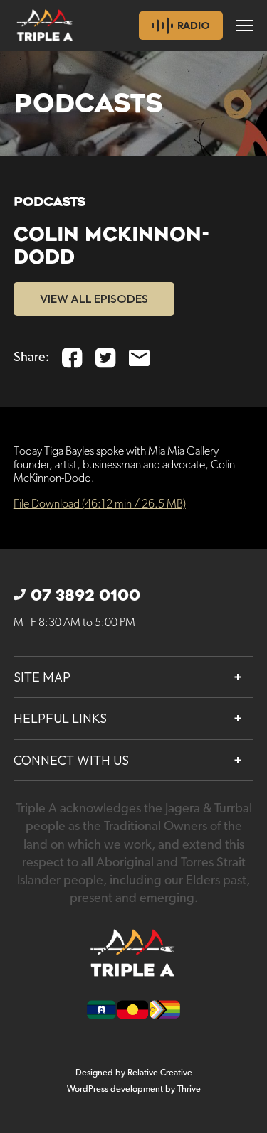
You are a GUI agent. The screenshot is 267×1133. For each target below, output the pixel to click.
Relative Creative (159, 1073)
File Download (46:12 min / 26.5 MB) (100, 504)
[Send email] (139, 358)
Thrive (189, 1089)
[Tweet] (105, 358)
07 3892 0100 (85, 595)
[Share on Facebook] (72, 358)
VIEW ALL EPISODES (94, 298)
